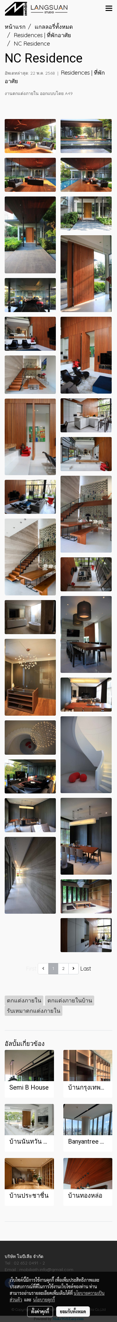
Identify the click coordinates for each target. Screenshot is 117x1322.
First (31, 968)
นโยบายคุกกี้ (44, 1299)
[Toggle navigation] (109, 9)
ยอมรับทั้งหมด (73, 1311)
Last (85, 968)
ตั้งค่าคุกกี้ (40, 1311)
